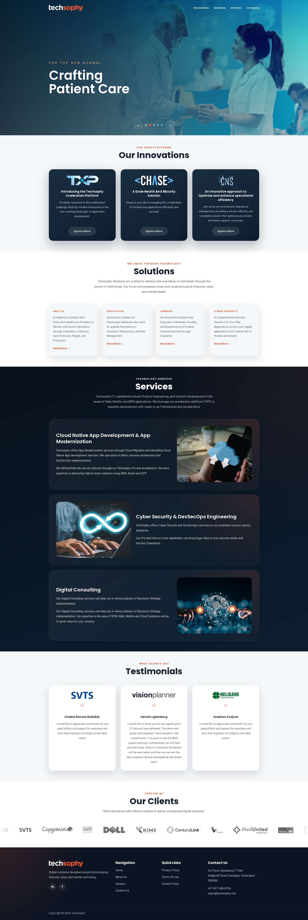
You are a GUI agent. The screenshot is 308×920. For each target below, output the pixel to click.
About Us (121, 877)
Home (119, 870)
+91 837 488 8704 (219, 888)
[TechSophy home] (66, 7)
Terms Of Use (170, 877)
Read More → (61, 348)
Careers (120, 883)
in (52, 887)
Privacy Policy (170, 870)
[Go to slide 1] (146, 125)
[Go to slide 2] (150, 125)
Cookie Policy (170, 883)
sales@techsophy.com (222, 893)
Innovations (201, 8)
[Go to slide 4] (158, 125)
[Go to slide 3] (154, 125)
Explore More (82, 231)
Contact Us (122, 890)
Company (252, 8)
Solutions (220, 8)
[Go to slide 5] (162, 125)
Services (236, 8)
